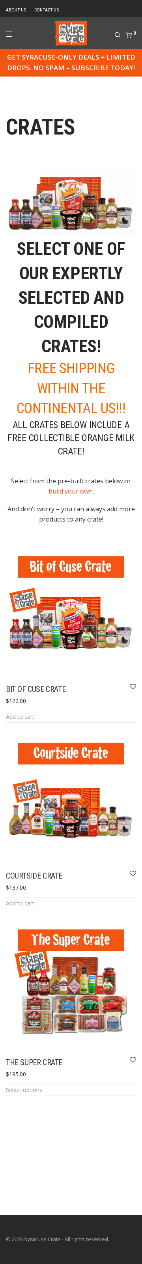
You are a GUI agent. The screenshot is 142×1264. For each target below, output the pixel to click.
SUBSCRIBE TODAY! (103, 67)
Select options (24, 1090)
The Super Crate (34, 1062)
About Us (16, 10)
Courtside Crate (34, 876)
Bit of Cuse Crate (35, 689)
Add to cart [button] (20, 716)
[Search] (119, 35)
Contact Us (46, 10)
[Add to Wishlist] (133, 687)
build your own (71, 491)
